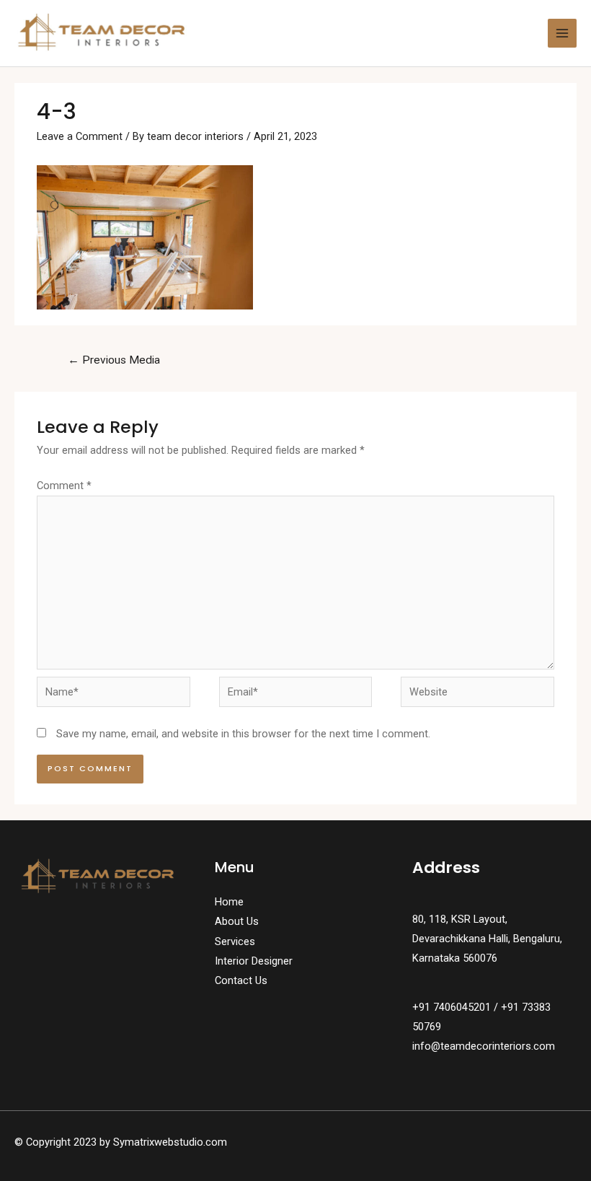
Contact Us (241, 980)
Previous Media (114, 360)
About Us (237, 921)
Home (229, 901)
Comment (64, 485)
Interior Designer (254, 960)
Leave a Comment (80, 136)
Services (235, 941)
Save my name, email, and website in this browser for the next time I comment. (243, 733)
